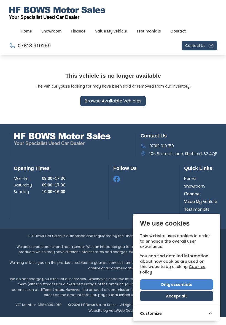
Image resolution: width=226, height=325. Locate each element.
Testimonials (196, 209)
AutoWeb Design (123, 310)
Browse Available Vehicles (113, 101)
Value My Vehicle (200, 201)
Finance (192, 194)
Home (190, 178)
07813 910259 (161, 146)
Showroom (194, 186)
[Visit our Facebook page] (116, 179)
